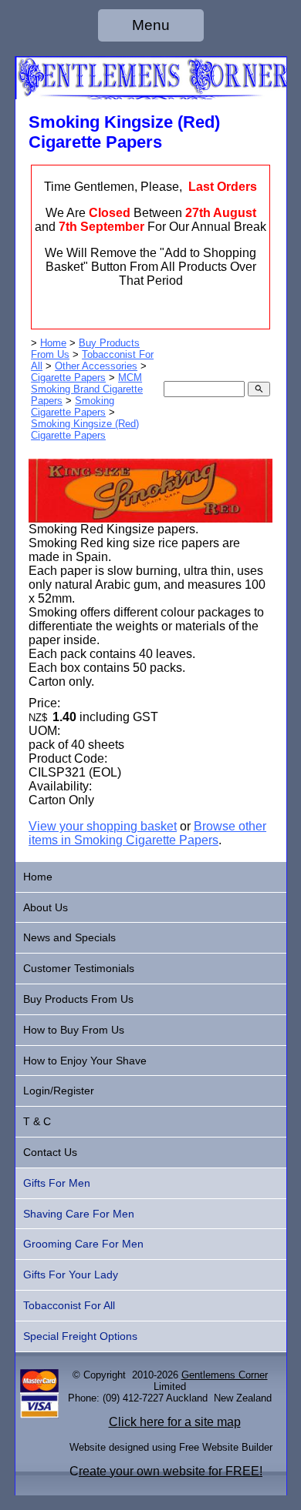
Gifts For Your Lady (70, 1274)
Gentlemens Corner (224, 1375)
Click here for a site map (175, 1421)
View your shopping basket (103, 826)
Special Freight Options (80, 1336)
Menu (151, 25)
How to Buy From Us (73, 1030)
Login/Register (58, 1090)
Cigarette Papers (68, 377)
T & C (37, 1121)
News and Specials (69, 937)
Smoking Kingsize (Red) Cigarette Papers (85, 429)
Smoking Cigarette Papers (72, 406)
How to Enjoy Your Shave (85, 1060)
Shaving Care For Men (78, 1214)
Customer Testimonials (78, 968)
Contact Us (50, 1152)
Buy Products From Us (78, 999)
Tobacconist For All (69, 1305)
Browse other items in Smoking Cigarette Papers (147, 833)
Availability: (60, 786)
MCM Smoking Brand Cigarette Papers (87, 389)
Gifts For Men (56, 1183)
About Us (45, 907)
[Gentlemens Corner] (150, 95)
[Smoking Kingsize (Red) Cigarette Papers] (150, 518)
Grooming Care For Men (83, 1244)
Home (53, 343)
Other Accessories (96, 366)
